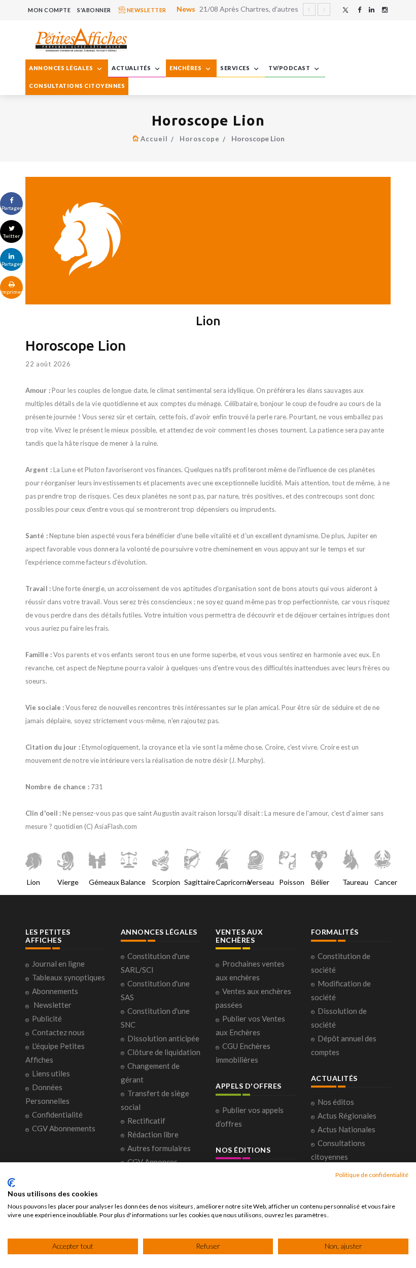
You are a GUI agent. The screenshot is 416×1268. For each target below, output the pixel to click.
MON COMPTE (49, 10)
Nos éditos (336, 1101)
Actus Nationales (346, 1129)
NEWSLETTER (145, 10)
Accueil (154, 139)
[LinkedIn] (371, 10)
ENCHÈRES (186, 68)
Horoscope (200, 139)
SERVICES (235, 68)
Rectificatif (146, 1120)
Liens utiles (51, 1073)
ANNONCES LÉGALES (61, 68)
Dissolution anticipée (163, 1038)
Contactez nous (58, 1032)
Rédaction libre (153, 1134)
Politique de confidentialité (371, 1175)
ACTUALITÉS (132, 68)
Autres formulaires (159, 1148)
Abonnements (55, 991)
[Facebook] (359, 10)
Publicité (47, 1018)
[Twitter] (345, 10)
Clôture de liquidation (163, 1052)
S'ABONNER (94, 10)
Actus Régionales (347, 1115)
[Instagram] (385, 10)
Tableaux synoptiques (68, 977)
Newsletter (52, 1004)
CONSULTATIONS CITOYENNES (77, 85)
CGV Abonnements (63, 1128)
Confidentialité (57, 1114)
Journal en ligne (58, 963)
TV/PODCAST (289, 68)
